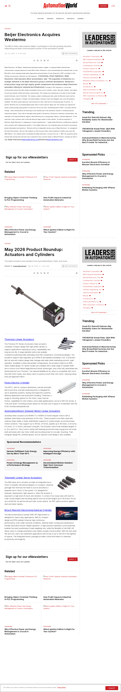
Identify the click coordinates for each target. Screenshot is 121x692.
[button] (6, 6)
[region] (60, 688)
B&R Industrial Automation (92, 59)
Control (8, 28)
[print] (77, 60)
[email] (48, 60)
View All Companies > (99, 103)
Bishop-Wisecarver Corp (91, 62)
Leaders (80, 18)
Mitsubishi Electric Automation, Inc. (95, 81)
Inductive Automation (90, 78)
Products (60, 18)
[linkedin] (38, 60)
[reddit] (44, 60)
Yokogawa (87, 99)
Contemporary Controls (91, 65)
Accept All (112, 688)
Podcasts (70, 18)
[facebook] (34, 60)
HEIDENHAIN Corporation (92, 72)
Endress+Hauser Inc (90, 68)
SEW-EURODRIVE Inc (91, 90)
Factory (41, 18)
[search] (9, 6)
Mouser (85, 84)
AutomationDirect (19, 266)
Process (50, 18)
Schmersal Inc (88, 87)
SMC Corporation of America (93, 96)
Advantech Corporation (91, 56)
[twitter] (41, 60)
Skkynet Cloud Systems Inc (93, 93)
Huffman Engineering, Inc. (92, 75)
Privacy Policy (61, 687)
